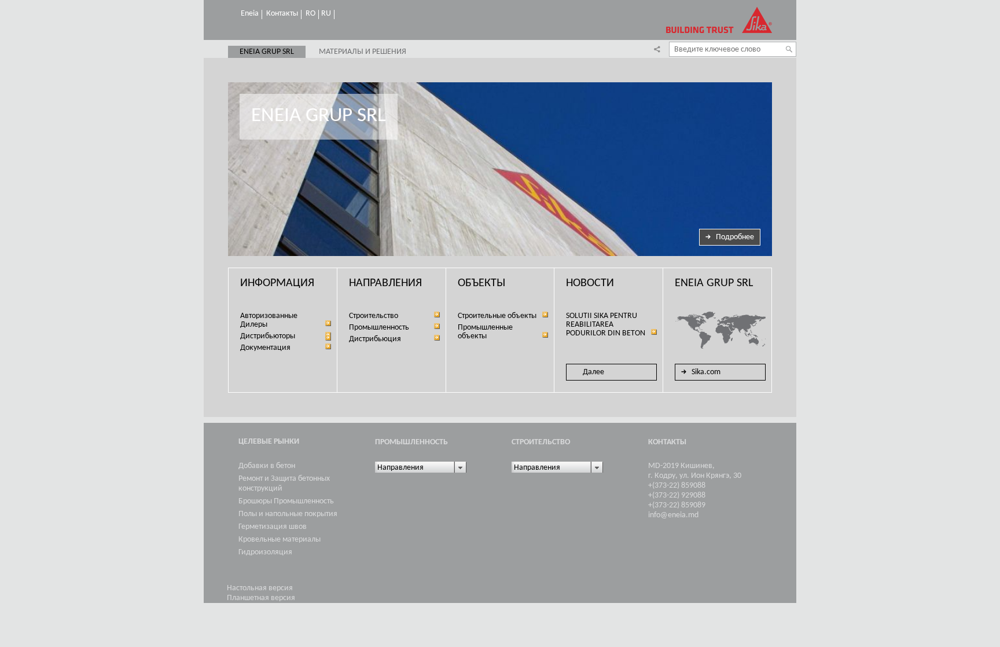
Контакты (282, 14)
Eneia (250, 14)
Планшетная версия (261, 598)
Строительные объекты (497, 316)
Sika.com (706, 372)
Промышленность (379, 327)
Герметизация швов (272, 526)
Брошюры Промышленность (286, 501)
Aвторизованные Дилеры (268, 320)
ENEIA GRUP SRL (267, 52)
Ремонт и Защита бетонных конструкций (284, 483)
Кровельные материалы (279, 539)
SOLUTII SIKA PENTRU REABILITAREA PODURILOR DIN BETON (605, 325)
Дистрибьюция (375, 339)
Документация (265, 347)
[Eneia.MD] (719, 20)
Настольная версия (260, 588)
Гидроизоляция (265, 552)
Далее (593, 372)
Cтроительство (373, 316)
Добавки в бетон (266, 466)
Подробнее (735, 237)
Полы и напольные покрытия (287, 514)
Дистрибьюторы (267, 336)
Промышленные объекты (485, 332)
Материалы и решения (362, 52)
